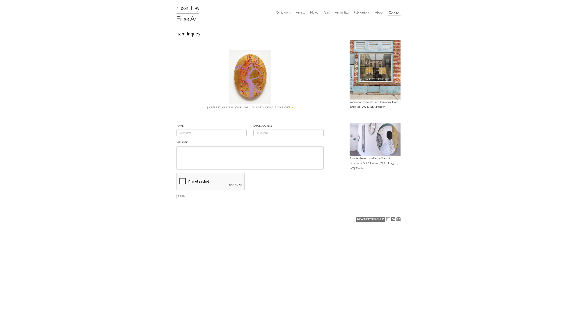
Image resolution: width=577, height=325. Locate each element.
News (314, 12)
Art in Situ (341, 12)
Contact (394, 12)
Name (179, 126)
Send (181, 196)
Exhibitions (283, 12)
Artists (300, 12)
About (379, 12)
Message (182, 142)
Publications (362, 12)
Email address (262, 126)
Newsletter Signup (370, 219)
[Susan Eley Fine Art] (190, 11)
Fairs (326, 12)
